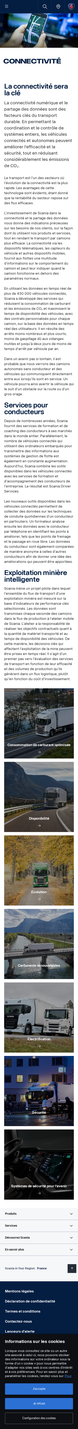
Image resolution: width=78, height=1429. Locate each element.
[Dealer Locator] (58, 6)
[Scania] (71, 6)
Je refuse (39, 1403)
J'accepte (39, 1389)
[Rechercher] (44, 6)
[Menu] (6, 6)
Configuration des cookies (39, 1418)
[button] (39, 1214)
